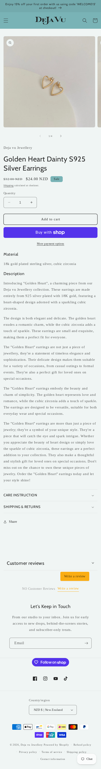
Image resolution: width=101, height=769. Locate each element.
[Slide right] (61, 136)
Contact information (52, 759)
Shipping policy (77, 752)
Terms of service (52, 752)
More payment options (50, 243)
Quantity (10, 193)
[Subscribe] (86, 643)
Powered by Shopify (56, 744)
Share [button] (13, 521)
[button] (6, 20)
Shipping (9, 185)
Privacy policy (28, 752)
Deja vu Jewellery (32, 744)
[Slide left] (40, 136)
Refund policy (82, 744)
